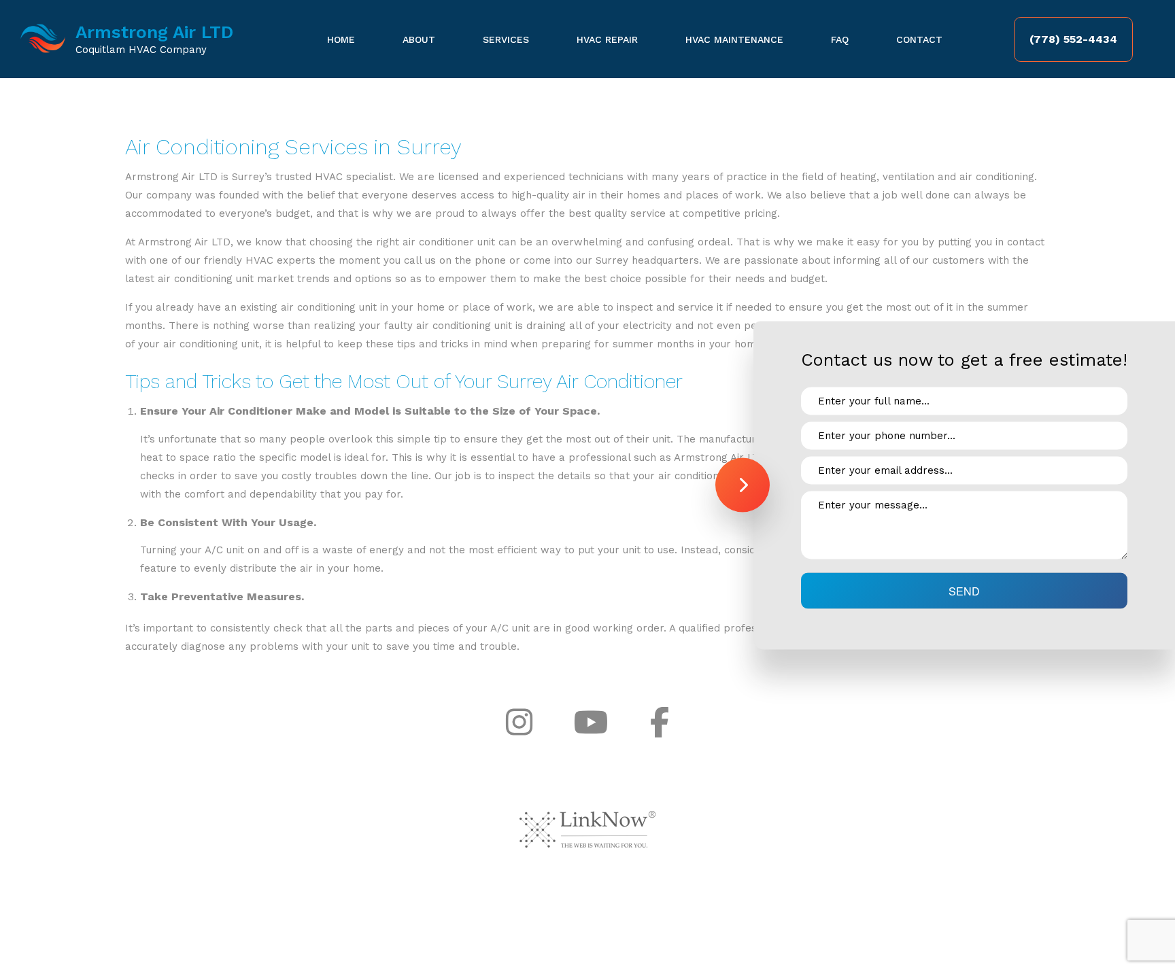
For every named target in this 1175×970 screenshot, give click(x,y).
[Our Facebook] (659, 723)
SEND (964, 590)
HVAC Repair (607, 39)
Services (506, 39)
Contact (919, 39)
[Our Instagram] (519, 723)
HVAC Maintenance (734, 39)
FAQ (840, 39)
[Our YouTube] (591, 723)
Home (341, 39)
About (419, 39)
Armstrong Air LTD (154, 32)
